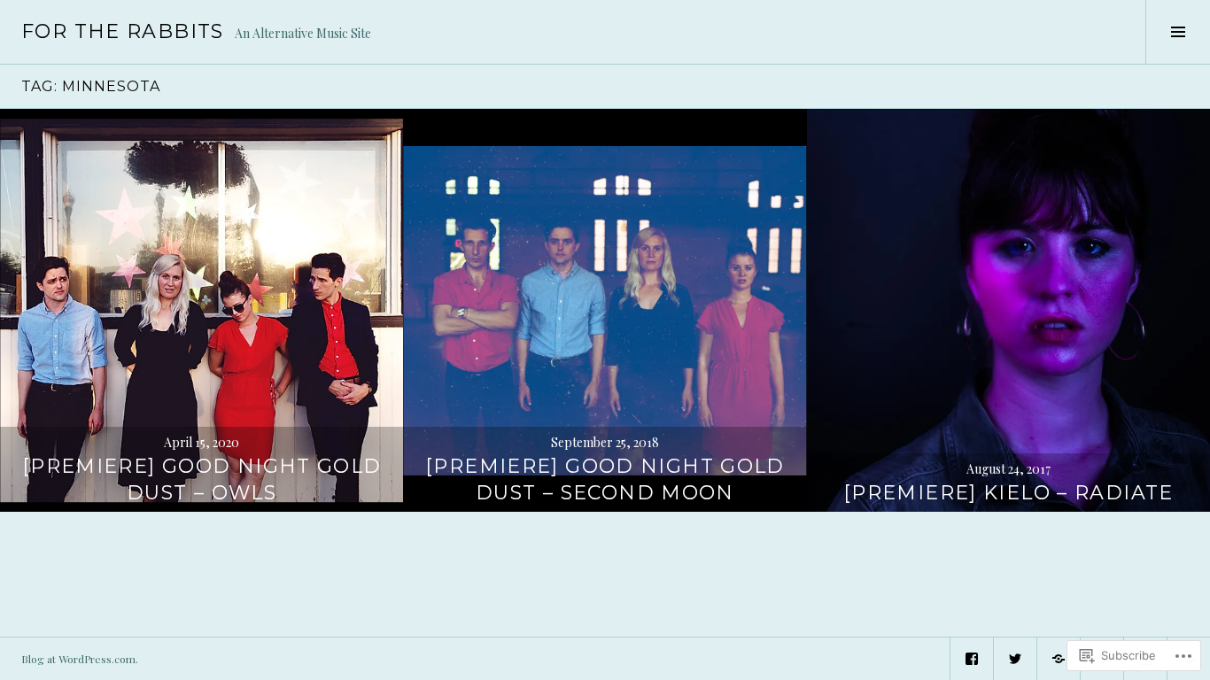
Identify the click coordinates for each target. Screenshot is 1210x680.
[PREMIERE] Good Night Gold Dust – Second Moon (605, 479)
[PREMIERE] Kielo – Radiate (1008, 493)
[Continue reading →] (201, 310)
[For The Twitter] (1015, 659)
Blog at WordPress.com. (79, 659)
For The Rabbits (122, 31)
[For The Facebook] (971, 659)
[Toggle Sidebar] (1177, 32)
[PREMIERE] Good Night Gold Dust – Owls (202, 479)
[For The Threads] (1058, 659)
